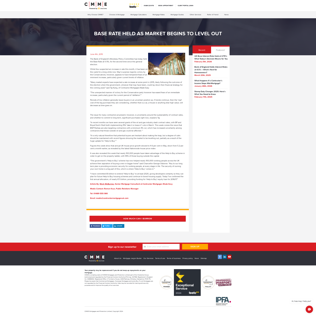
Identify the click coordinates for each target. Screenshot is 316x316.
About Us (117, 258)
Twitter (107, 226)
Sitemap (204, 258)
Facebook (96, 226)
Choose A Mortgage (117, 14)
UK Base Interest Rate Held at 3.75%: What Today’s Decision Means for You (211, 57)
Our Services (148, 258)
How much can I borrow (137, 218)
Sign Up (194, 247)
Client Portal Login (185, 5)
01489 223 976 (149, 5)
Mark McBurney (107, 184)
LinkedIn (119, 226)
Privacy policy (187, 258)
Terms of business (174, 258)
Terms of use (160, 258)
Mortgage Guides (177, 14)
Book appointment (165, 5)
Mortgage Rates (159, 14)
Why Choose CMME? (95, 14)
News (226, 14)
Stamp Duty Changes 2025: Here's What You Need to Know (210, 92)
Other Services (195, 14)
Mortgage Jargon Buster (132, 258)
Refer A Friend (212, 14)
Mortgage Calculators (138, 14)
